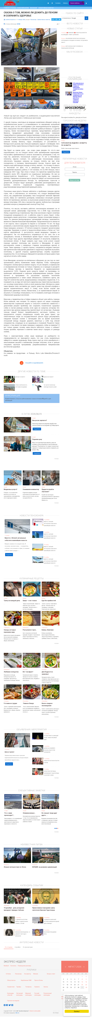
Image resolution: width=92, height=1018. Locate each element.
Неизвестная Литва (12, 849)
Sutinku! (77, 1011)
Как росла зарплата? (39, 420)
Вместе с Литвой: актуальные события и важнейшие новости (50, 523)
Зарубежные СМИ (26, 980)
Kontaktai (58, 3)
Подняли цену (37, 439)
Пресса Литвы (38, 980)
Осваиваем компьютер (31, 489)
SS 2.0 (17, 1013)
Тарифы (18, 987)
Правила (37, 987)
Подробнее (37, 429)
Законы (46, 987)
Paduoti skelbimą (74, 3)
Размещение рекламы (24, 965)
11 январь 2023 (21, 19)
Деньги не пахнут (49, 377)
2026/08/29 (36, 414)
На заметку (27, 974)
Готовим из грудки (10, 703)
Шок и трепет (9, 752)
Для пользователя (74, 163)
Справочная (10, 987)
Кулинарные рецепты (10, 585)
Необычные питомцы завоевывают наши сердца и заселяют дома (51, 773)
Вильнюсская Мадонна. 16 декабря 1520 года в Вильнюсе (22, 934)
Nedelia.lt (6, 965)
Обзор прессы (11, 980)
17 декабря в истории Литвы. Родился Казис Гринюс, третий (21, 921)
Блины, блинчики (47, 630)
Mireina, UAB (56, 1011)
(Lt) (83, 2)
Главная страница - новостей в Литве (16, 8)
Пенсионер (33, 8)
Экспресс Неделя (8, 583)
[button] (7, 804)
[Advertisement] (36, 464)
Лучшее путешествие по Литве (15, 867)
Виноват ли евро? (20, 377)
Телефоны (28, 987)
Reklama (65, 3)
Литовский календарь (13, 892)
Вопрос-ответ (51, 974)
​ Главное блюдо (28, 703)
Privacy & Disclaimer (34, 1011)
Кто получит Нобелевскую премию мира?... (12, 815)
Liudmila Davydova (10, 19)
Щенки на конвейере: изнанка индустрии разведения (49, 750)
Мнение (35, 974)
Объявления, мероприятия (16, 735)
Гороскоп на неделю (70, 126)
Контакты (13, 965)
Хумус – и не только (30, 600)
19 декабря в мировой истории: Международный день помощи (51, 921)
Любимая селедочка (11, 672)
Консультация (10, 419)
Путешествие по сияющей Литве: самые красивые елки (51, 737)
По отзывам (8, 947)
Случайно (17, 947)
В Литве (8, 974)
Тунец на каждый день (12, 600)
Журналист (21, 419)
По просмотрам (28, 947)
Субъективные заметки (46, 8)
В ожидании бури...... (30, 813)
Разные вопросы (11, 421)
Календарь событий (12, 890)
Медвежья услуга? (10, 489)
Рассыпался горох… (30, 630)
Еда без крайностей (49, 600)
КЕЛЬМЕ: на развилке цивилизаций (44, 867)
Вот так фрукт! (28, 672)
